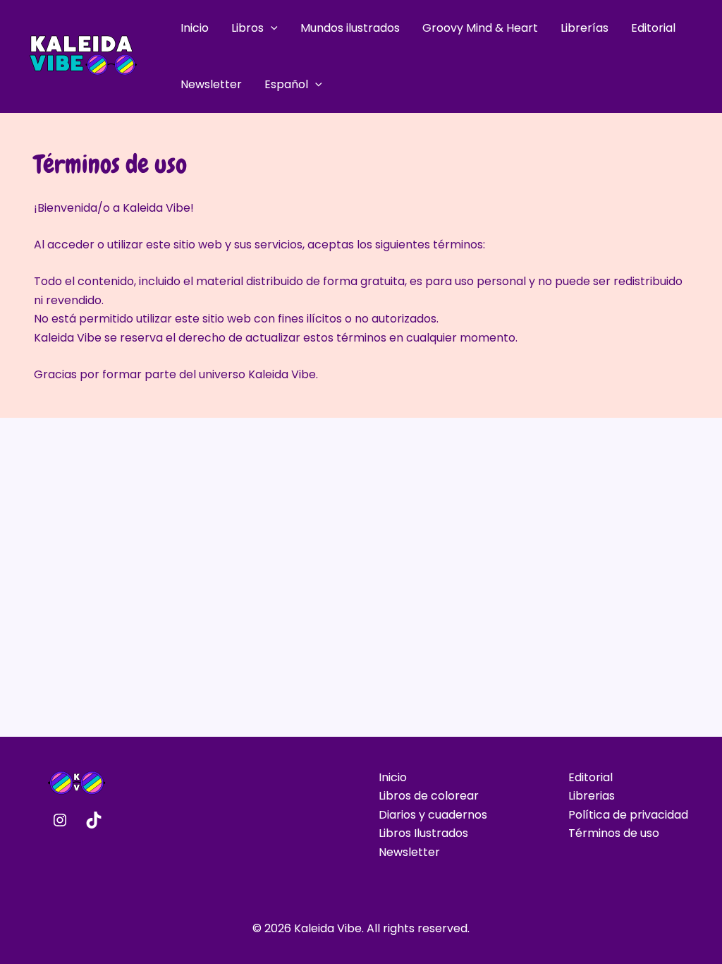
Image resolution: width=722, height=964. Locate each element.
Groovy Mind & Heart (480, 28)
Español (286, 84)
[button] (271, 28)
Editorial (653, 28)
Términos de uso (613, 833)
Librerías (584, 28)
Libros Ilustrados (423, 833)
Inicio (194, 28)
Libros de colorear (429, 796)
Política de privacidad (628, 815)
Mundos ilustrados (350, 28)
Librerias (591, 796)
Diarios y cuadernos (433, 815)
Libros (247, 28)
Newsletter (211, 84)
